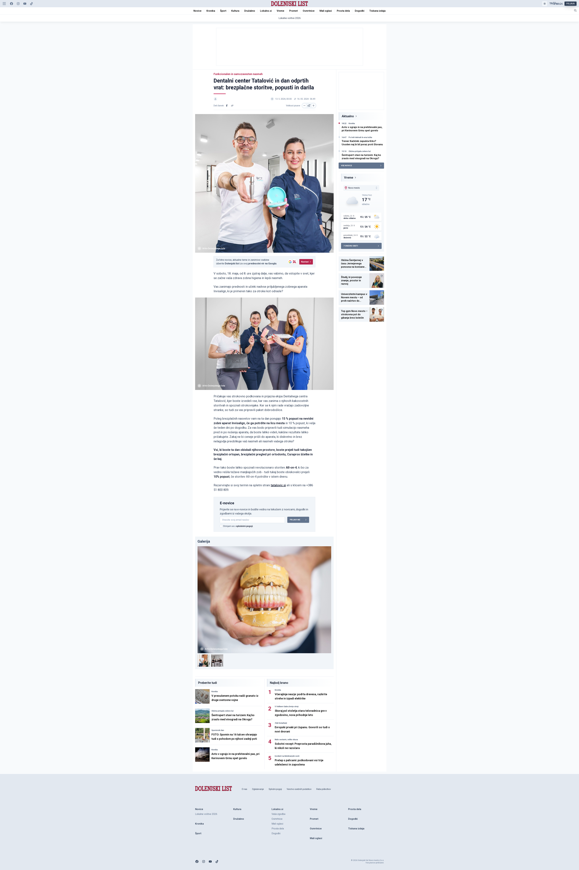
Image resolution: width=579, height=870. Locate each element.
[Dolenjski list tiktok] (31, 4)
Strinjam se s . (238, 526)
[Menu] (4, 3)
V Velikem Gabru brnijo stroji (287, 706)
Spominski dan (217, 730)
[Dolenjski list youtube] (25, 4)
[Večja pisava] (313, 105)
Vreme (348, 177)
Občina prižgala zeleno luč (222, 711)
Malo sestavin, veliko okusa (286, 739)
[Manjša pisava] (304, 105)
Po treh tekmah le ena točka (360, 137)
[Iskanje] (575, 10)
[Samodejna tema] (544, 3)
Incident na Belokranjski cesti (287, 756)
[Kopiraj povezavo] (232, 105)
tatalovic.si (278, 485)
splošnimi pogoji (244, 526)
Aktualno (348, 116)
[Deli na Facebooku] (226, 105)
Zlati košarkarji (281, 723)
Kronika (214, 691)
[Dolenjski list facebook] (11, 4)
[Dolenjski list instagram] (18, 4)
